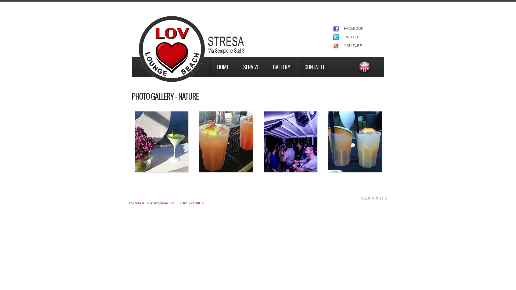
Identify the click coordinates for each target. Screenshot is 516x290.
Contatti (314, 67)
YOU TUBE (353, 46)
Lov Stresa (191, 49)
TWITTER (352, 37)
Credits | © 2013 (374, 198)
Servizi (251, 67)
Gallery (281, 67)
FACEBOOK (353, 29)
